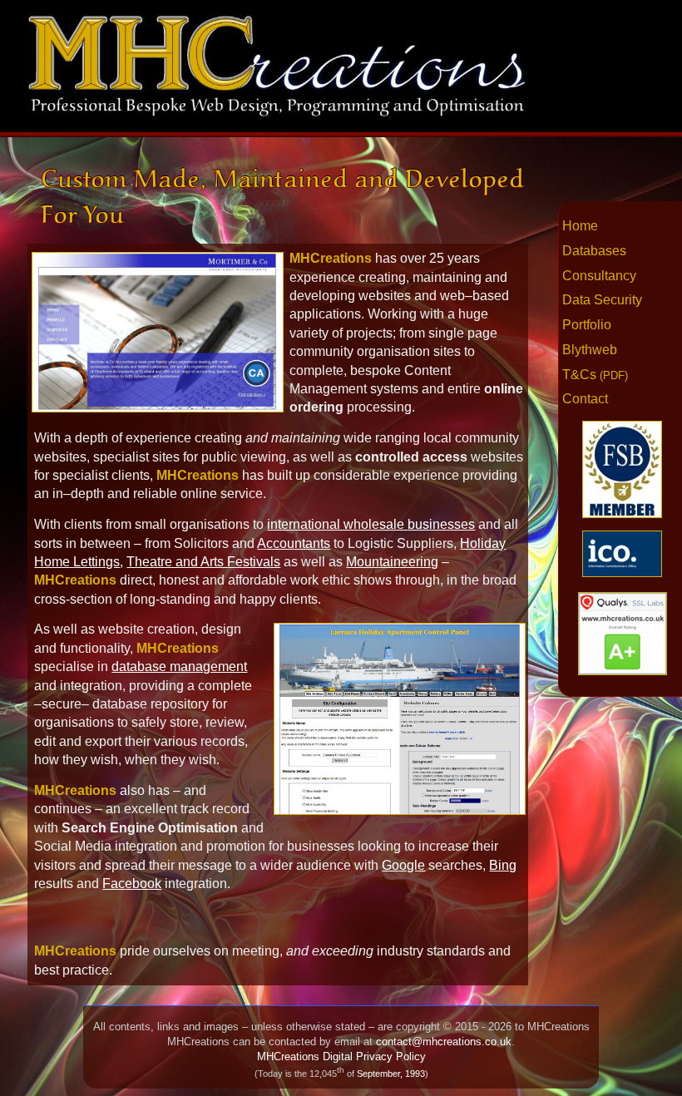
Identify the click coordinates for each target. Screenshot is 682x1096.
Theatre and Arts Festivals (203, 562)
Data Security (602, 300)
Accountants (293, 543)
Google (403, 865)
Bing (502, 865)
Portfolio (586, 325)
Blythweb (589, 350)
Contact (585, 399)
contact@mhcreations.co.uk (444, 1041)
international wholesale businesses (371, 524)
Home (580, 226)
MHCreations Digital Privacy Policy (341, 1056)
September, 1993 (391, 1074)
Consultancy (599, 276)
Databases (594, 251)
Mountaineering (392, 562)
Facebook (131, 883)
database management (179, 666)
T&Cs (595, 375)
